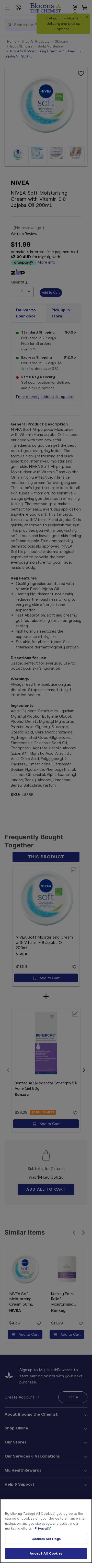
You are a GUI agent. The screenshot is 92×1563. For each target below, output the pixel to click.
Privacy (40, 1528)
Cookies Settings (46, 1539)
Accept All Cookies (46, 1553)
